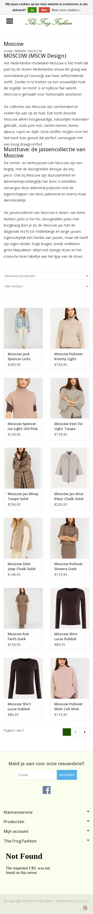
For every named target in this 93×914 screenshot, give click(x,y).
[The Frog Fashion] (56, 21)
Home (8, 51)
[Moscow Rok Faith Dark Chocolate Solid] (23, 608)
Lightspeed (81, 901)
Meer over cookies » (66, 10)
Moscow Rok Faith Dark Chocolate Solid (21, 636)
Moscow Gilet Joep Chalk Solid (21, 566)
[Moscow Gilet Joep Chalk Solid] (23, 538)
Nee (44, 10)
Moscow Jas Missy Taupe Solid (23, 496)
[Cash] (84, 907)
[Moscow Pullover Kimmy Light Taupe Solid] (70, 328)
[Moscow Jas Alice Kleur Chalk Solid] (70, 468)
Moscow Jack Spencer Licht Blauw (19, 356)
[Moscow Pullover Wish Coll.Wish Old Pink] (70, 678)
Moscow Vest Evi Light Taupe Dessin (68, 426)
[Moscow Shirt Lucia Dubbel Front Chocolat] (23, 678)
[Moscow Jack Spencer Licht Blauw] (23, 328)
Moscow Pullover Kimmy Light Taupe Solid (68, 356)
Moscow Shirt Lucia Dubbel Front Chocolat (21, 706)
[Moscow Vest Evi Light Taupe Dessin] (70, 398)
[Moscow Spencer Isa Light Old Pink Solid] (23, 398)
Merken (20, 51)
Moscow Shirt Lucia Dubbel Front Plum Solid (68, 636)
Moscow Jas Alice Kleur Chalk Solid (68, 496)
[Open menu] (9, 21)
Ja (32, 10)
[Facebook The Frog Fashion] (47, 790)
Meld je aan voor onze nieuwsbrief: (46, 763)
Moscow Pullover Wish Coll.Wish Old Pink (68, 706)
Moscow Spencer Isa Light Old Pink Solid (23, 426)
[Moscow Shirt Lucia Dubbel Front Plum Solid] (70, 608)
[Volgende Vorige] (84, 732)
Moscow (35, 51)
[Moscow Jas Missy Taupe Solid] (23, 468)
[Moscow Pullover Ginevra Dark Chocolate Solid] (70, 538)
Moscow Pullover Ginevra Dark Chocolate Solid (68, 566)
